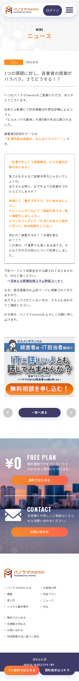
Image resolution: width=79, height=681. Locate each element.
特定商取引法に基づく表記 (23, 636)
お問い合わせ (39, 532)
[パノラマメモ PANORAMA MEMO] (22, 10)
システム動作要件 (18, 606)
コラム (13, 62)
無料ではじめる (40, 480)
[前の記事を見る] (8, 412)
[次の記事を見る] (70, 412)
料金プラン (50, 594)
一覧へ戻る (39, 412)
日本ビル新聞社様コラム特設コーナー (37, 281)
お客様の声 (50, 587)
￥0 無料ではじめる (22, 670)
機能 (9, 594)
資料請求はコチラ (57, 670)
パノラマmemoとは (19, 587)
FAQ (45, 606)
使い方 (11, 600)
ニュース (48, 600)
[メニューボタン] (69, 10)
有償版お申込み (16, 624)
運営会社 (38, 659)
